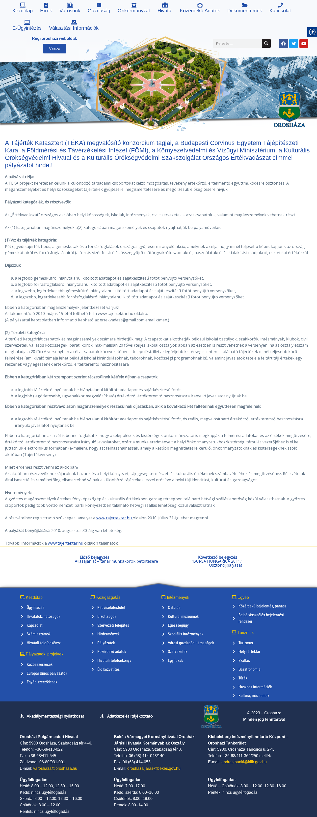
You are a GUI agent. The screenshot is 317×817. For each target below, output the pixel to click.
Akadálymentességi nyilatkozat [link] (55, 716)
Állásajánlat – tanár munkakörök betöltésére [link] (116, 559)
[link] (22, 8)
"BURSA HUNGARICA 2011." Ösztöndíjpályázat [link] (217, 561)
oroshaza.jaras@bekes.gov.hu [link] (154, 768)
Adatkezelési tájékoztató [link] (130, 716)
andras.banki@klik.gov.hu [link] (244, 762)
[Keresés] (266, 43)
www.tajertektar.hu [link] (114, 518)
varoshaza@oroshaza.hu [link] (55, 768)
